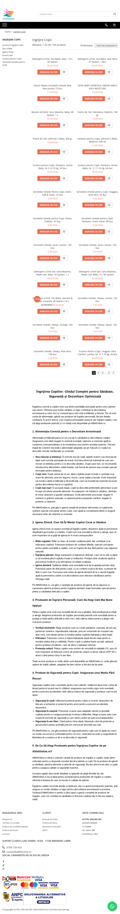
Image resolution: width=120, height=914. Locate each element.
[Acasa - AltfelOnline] (18, 14)
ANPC (45, 830)
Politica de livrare (10, 830)
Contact (6, 834)
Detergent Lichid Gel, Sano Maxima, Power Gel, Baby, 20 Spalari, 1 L (52, 273)
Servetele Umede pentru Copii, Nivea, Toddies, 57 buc (52, 220)
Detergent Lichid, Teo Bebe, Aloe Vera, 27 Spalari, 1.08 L (98, 60)
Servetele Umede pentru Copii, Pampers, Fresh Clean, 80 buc (97, 220)
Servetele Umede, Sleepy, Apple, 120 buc (97, 326)
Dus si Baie (7, 48)
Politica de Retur (50, 822)
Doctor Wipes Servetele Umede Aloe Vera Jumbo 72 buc (52, 87)
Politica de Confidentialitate (15, 826)
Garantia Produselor (51, 826)
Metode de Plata (50, 819)
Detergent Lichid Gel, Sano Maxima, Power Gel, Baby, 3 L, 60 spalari (97, 273)
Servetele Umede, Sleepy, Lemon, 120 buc (97, 300)
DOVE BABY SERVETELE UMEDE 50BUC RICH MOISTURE (97, 87)
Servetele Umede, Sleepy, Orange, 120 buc (52, 326)
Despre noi (7, 819)
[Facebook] (3, 861)
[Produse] (5, 25)
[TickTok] (3, 865)
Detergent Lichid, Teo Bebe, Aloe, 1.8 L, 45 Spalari (52, 60)
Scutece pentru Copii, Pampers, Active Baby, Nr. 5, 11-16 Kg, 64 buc (98, 167)
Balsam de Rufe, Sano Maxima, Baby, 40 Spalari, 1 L (52, 113)
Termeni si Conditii (11, 822)
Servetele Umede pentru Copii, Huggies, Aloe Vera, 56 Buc (97, 193)
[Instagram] (3, 868)
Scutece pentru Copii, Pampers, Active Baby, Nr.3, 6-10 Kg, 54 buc (52, 167)
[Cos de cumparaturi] (114, 25)
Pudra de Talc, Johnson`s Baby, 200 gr (52, 138)
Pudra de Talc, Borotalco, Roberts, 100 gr (98, 113)
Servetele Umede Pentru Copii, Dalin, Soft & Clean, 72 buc (52, 193)
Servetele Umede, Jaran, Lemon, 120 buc (52, 246)
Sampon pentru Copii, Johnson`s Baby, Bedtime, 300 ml (98, 140)
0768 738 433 (14, 847)
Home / (9, 31)
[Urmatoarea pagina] (113, 373)
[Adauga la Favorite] (64, 72)
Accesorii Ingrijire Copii (12, 45)
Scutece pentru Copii (12, 58)
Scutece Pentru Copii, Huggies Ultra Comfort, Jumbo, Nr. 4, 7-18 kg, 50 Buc (98, 353)
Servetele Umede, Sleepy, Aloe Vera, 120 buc (52, 353)
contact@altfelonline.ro (18, 851)
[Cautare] (115, 14)
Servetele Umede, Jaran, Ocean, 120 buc (97, 246)
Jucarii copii (7, 55)
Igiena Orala (7, 52)
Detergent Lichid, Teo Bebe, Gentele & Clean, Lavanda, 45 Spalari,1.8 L (52, 300)
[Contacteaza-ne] (106, 25)
